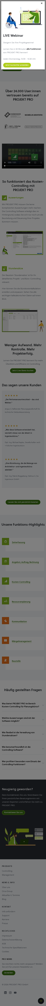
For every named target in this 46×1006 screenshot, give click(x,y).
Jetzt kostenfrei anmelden (17, 65)
